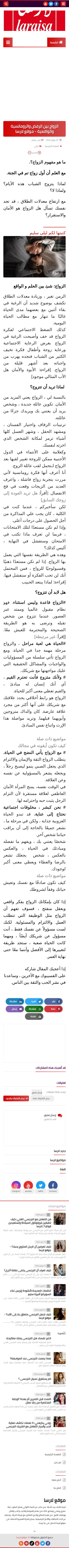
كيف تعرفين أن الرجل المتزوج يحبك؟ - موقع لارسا (30, 1248)
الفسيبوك (49, 975)
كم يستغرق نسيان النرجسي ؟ (34, 1378)
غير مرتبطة (45, 636)
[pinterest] (26, 1543)
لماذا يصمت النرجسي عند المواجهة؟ (30, 1358)
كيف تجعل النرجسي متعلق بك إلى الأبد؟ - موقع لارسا (27, 1316)
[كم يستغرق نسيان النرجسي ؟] (60, 1378)
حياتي (36, 146)
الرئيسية (54, 42)
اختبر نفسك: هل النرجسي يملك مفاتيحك (28, 1338)
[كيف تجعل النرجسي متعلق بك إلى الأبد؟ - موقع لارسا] (60, 1314)
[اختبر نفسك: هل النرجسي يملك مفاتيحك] (60, 1338)
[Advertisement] (34, 83)
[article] (34, 1035)
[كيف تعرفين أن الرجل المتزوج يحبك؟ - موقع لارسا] (60, 1246)
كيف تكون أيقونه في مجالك (42, 745)
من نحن (57, 1462)
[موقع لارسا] (34, 21)
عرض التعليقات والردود (15, 1098)
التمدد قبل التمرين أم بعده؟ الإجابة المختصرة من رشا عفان (31, 1400)
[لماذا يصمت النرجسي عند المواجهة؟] (60, 1358)
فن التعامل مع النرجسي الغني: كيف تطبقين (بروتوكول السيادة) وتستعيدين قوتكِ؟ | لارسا (29, 1223)
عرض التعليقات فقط (41, 1098)
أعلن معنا (56, 1480)
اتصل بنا (57, 1488)
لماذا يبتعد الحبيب (37, 582)
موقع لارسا (55, 1500)
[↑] (34, 1531)
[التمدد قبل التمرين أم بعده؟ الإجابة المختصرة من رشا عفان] (60, 1399)
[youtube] (45, 4)
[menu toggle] (63, 3)
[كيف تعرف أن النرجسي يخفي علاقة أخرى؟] (60, 1270)
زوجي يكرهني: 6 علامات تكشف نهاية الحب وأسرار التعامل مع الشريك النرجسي (28, 1424)
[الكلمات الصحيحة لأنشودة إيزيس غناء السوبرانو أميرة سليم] (60, 1290)
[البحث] (5, 3)
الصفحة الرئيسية (52, 146)
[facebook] (56, 4)
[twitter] (51, 4)
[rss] (21, 1543)
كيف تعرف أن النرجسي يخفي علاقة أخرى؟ (27, 1270)
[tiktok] (31, 1543)
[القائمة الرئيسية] (8, 42)
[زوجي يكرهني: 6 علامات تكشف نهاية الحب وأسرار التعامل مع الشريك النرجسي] (60, 1422)
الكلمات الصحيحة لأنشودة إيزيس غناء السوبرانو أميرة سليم (30, 1292)
